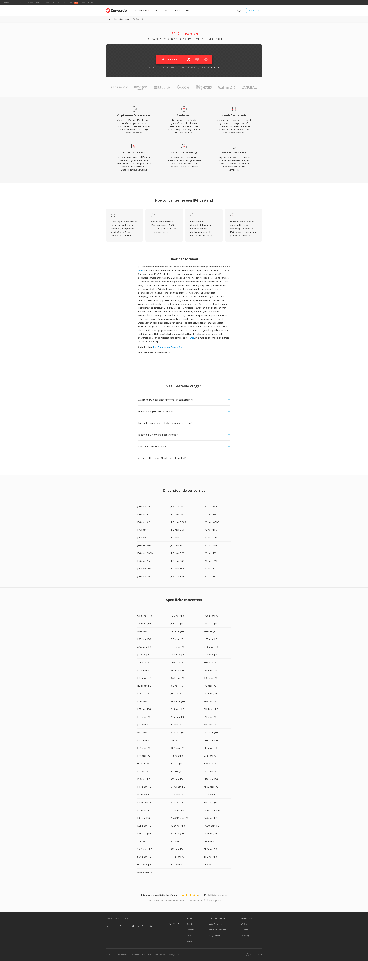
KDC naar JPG (210, 724)
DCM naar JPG (178, 654)
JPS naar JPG (210, 716)
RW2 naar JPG (177, 678)
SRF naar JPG (210, 849)
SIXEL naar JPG (144, 849)
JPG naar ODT (144, 568)
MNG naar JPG (178, 786)
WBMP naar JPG (145, 872)
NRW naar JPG (178, 701)
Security (190, 924)
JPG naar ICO (143, 522)
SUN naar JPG (144, 856)
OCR (157, 10)
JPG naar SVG (210, 506)
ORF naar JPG (210, 678)
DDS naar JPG (177, 662)
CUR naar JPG (177, 709)
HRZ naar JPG (210, 763)
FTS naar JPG (177, 755)
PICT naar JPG (178, 732)
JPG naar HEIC (178, 576)
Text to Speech (68, 2)
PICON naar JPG (212, 810)
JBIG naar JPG (210, 771)
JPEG (140, 270)
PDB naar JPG (211, 802)
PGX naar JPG (177, 810)
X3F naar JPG (177, 740)
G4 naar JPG (143, 763)
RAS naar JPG (210, 818)
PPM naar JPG (144, 670)
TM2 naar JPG (211, 856)
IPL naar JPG (177, 771)
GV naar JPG (177, 763)
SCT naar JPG (144, 841)
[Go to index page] (116, 9)
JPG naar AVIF (211, 561)
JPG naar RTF (210, 568)
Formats (190, 930)
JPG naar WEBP (211, 522)
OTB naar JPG (177, 794)
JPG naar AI (143, 529)
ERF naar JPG (210, 748)
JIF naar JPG (176, 693)
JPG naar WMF (144, 561)
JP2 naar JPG (143, 654)
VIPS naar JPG (211, 864)
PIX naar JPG (143, 818)
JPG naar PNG (177, 506)
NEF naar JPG (210, 639)
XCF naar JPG (143, 662)
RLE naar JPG (210, 833)
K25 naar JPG (177, 779)
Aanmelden (254, 10)
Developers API (247, 918)
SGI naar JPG (177, 841)
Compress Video (42, 2)
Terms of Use (159, 955)
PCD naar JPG (144, 678)
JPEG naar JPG (211, 615)
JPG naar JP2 (210, 553)
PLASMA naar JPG (179, 818)
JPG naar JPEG (144, 514)
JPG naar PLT (177, 545)
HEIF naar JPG (211, 654)
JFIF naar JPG (177, 623)
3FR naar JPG (143, 748)
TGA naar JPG (210, 662)
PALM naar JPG (145, 802)
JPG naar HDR (144, 537)
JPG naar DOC (144, 506)
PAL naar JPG (210, 794)
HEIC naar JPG (178, 615)
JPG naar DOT (211, 576)
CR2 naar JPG (177, 631)
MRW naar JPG (211, 786)
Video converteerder (217, 918)
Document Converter (217, 930)
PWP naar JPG (144, 740)
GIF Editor (55, 2)
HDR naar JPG (144, 685)
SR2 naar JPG (177, 849)
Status (189, 941)
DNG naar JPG (211, 647)
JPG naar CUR (210, 545)
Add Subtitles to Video (25, 2)
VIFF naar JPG (177, 864)
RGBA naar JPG (178, 825)
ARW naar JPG (144, 647)
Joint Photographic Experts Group (168, 347)
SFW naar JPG (210, 701)
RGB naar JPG (144, 825)
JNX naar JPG (143, 779)
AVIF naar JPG (144, 623)
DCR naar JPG (177, 748)
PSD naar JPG (144, 639)
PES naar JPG (210, 693)
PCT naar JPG (144, 709)
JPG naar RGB (177, 561)
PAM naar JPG (178, 802)
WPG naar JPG (144, 732)
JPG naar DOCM (145, 553)
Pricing (177, 10)
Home (108, 19)
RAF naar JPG (177, 670)
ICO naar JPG (177, 685)
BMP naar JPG (144, 631)
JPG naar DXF (210, 514)
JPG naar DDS (177, 553)
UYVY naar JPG (144, 864)
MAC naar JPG (211, 779)
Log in (239, 10)
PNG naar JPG (211, 623)
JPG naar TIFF (211, 537)
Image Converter (121, 19)
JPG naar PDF (177, 514)
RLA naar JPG (177, 833)
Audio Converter (215, 924)
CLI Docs (244, 930)
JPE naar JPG (210, 685)
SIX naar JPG (210, 841)
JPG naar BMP (178, 529)
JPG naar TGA (177, 568)
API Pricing (245, 935)
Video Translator (87, 2)
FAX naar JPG (143, 755)
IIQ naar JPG (143, 771)
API (166, 10)
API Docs (244, 924)
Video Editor (9, 2)
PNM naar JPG (211, 709)
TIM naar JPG (177, 856)
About (189, 918)
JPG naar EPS (210, 529)
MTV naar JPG (144, 794)
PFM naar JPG (144, 810)
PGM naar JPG (144, 701)
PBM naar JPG (178, 716)
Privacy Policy (173, 955)
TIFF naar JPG (177, 647)
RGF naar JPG (144, 833)
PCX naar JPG (144, 693)
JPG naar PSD (144, 545)
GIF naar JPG (177, 639)
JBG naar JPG (143, 724)
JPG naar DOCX (178, 522)
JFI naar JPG (176, 724)
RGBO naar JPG (211, 825)
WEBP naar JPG (145, 615)
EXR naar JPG (210, 670)
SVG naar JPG (210, 631)
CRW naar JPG (211, 732)
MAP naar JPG (211, 740)
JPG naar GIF (177, 537)
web (192, 337)
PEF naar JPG (143, 716)
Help (188, 10)
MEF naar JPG (144, 786)
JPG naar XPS (143, 576)
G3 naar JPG (210, 755)
